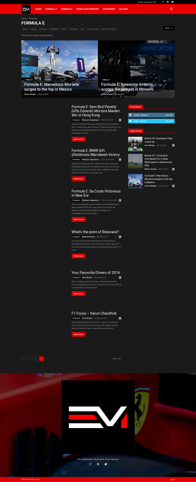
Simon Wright (30, 94)
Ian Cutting (149, 145)
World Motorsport (87, 9)
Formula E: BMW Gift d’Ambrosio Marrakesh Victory (96, 152)
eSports (34, 29)
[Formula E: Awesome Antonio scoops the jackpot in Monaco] (136, 73)
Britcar (25, 29)
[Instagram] (168, 2)
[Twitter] (172, 2)
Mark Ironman (151, 169)
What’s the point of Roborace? (95, 232)
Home (38, 9)
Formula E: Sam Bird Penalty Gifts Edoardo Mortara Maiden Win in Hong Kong (96, 111)
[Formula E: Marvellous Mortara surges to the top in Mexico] (59, 64)
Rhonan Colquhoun (90, 120)
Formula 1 (51, 9)
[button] (171, 9)
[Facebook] (163, 2)
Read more (78, 139)
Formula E (66, 9)
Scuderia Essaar (93, 29)
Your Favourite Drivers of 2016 (96, 273)
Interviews (109, 9)
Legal (172, 479)
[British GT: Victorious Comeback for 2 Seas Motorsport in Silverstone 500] (135, 161)
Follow (169, 115)
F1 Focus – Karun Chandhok (94, 313)
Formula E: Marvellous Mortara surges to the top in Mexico (158, 179)
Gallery (123, 9)
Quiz (82, 29)
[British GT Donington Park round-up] (135, 144)
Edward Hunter (88, 237)
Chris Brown (87, 277)
